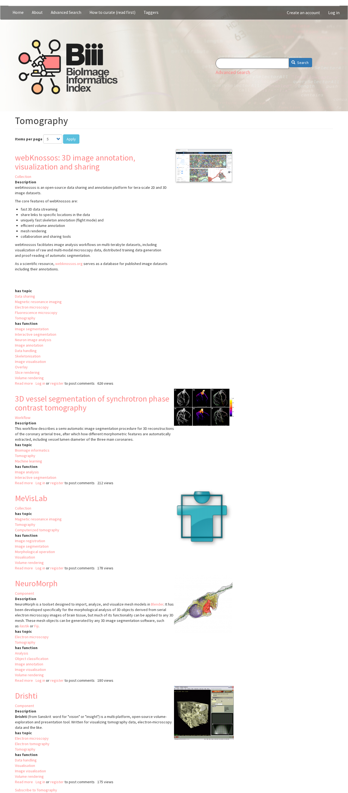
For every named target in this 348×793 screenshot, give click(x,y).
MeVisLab (31, 498)
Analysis (21, 653)
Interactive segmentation (35, 334)
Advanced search (233, 72)
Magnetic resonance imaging (38, 301)
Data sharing (25, 296)
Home (18, 12)
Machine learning (28, 461)
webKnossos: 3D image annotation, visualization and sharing (75, 162)
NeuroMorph (36, 583)
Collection (23, 176)
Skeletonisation (28, 356)
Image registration (30, 540)
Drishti (26, 695)
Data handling (26, 350)
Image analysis (27, 472)
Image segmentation (32, 328)
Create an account (303, 12)
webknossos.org (69, 263)
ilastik (24, 626)
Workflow (22, 417)
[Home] (68, 67)
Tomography (25, 318)
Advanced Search (66, 12)
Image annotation (29, 345)
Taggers (151, 12)
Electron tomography (32, 743)
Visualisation (25, 557)
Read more (24, 383)
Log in (334, 12)
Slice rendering (27, 372)
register (57, 383)
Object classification (31, 658)
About (37, 12)
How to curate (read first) (112, 12)
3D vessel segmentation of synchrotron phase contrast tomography (92, 403)
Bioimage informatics (32, 450)
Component (24, 593)
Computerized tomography (37, 529)
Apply (71, 139)
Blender (157, 604)
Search (302, 62)
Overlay (21, 367)
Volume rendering (29, 377)
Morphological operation (35, 551)
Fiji (36, 626)
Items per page (28, 139)
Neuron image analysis (33, 339)
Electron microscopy (32, 307)
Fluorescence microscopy (36, 312)
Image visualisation (30, 361)
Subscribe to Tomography (36, 790)
